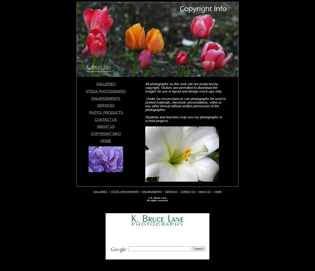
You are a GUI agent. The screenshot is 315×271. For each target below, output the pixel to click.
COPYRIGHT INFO (106, 134)
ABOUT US (106, 126)
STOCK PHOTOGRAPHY (106, 91)
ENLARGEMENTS (106, 98)
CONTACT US (106, 120)
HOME (106, 141)
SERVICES (106, 105)
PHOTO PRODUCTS (106, 112)
